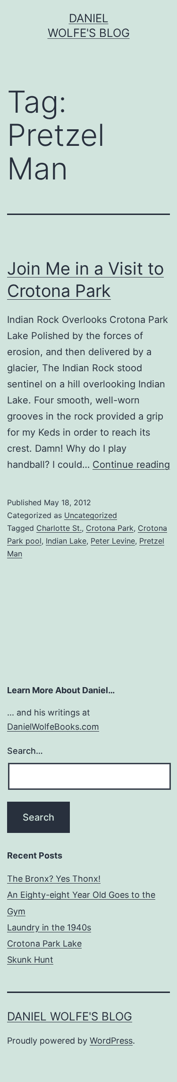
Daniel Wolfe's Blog (69, 1016)
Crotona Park (110, 528)
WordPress (111, 1041)
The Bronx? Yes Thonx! (54, 879)
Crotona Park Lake (44, 943)
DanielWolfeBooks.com (53, 727)
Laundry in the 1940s (49, 927)
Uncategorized (90, 515)
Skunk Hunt (30, 960)
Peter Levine (113, 540)
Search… (25, 751)
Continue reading (131, 464)
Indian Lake (66, 540)
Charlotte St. (59, 528)
